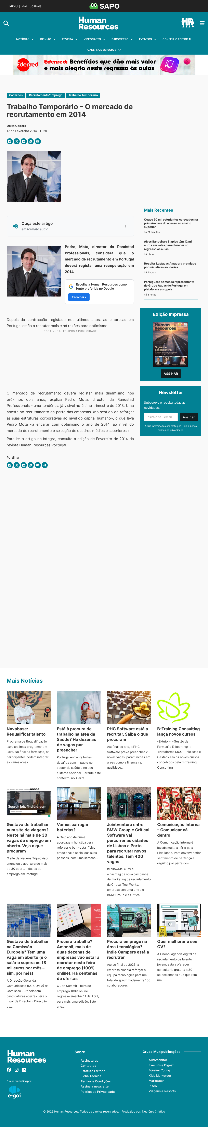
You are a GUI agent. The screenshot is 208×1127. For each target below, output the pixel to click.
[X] (17, 141)
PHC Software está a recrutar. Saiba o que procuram (127, 734)
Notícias (22, 39)
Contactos (88, 1066)
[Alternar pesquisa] (6, 23)
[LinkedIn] (24, 141)
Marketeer (156, 1081)
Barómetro (120, 39)
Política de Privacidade (98, 1092)
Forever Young (159, 1070)
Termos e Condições (96, 1081)
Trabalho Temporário (83, 95)
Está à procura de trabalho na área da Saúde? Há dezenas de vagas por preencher (76, 739)
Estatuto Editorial (93, 1071)
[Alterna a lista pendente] (32, 39)
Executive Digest (161, 1065)
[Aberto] (202, 23)
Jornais (35, 6)
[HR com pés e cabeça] (187, 23)
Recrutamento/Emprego (46, 95)
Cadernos (16, 95)
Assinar (171, 374)
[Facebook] (10, 141)
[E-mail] (38, 141)
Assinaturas (89, 1060)
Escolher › (79, 297)
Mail (25, 6)
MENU (13, 6)
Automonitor (158, 1060)
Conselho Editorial (177, 39)
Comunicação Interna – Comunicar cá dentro (178, 830)
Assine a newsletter (95, 1086)
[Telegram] (45, 465)
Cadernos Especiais (101, 49)
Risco (153, 1086)
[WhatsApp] (31, 141)
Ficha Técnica (91, 1076)
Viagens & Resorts (162, 1091)
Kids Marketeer (160, 1076)
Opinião (45, 39)
